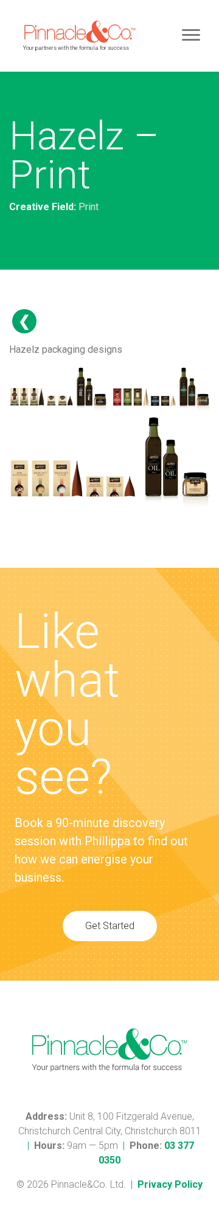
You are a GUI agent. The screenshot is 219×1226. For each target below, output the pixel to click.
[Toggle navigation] (191, 35)
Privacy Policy (170, 1184)
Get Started (109, 925)
